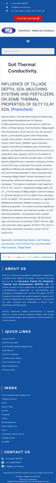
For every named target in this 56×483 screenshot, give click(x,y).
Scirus (4, 430)
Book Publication (10, 366)
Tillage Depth (24, 247)
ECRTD (5, 410)
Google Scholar (8, 438)
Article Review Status (11, 358)
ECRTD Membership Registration (17, 346)
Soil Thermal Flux (25, 243)
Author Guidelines (10, 354)
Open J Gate (7, 407)
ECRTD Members (10, 342)
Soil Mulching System (24, 240)
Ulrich (4, 403)
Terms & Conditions (28, 479)
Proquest (6, 414)
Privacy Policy (8, 370)
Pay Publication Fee (11, 362)
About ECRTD (8, 339)
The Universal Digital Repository (16, 395)
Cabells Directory (9, 399)
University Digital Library (13, 434)
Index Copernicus (9, 426)
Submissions (8, 350)
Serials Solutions (9, 422)
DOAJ (4, 418)
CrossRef (5, 441)
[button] (28, 40)
